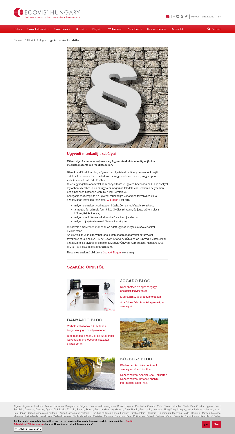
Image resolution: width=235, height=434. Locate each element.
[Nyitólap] (48, 12)
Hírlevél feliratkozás (202, 16)
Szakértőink (61, 29)
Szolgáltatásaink (37, 29)
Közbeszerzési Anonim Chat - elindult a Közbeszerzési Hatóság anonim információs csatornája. (143, 378)
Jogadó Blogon (112, 252)
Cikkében (112, 199)
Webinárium (115, 29)
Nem (216, 424)
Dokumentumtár (156, 29)
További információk (28, 429)
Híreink (80, 29)
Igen (206, 424)
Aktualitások (135, 29)
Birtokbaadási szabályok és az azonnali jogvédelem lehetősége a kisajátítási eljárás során (90, 339)
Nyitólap (18, 40)
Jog (41, 40)
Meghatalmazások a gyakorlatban (140, 296)
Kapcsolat (177, 29)
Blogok (96, 29)
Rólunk (18, 29)
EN (219, 16)
